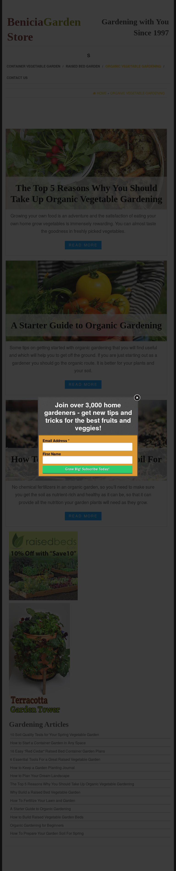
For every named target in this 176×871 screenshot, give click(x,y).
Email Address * (56, 441)
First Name (52, 454)
